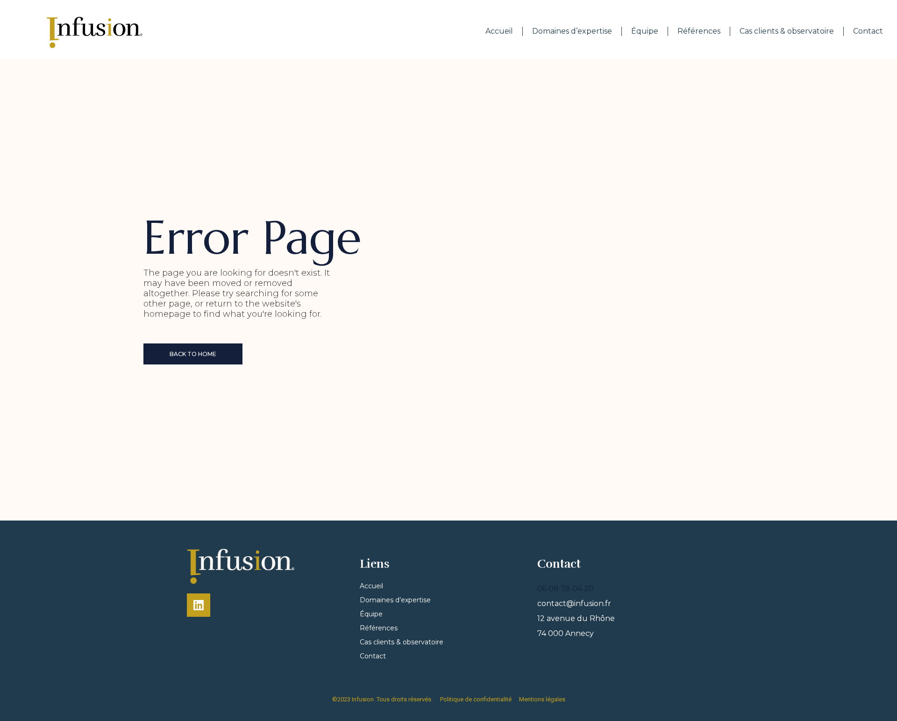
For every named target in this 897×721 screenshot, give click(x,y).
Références (698, 31)
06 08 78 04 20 (565, 588)
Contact (868, 31)
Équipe (644, 31)
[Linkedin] (198, 605)
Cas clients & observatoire (787, 31)
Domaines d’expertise (572, 31)
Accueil (499, 31)
